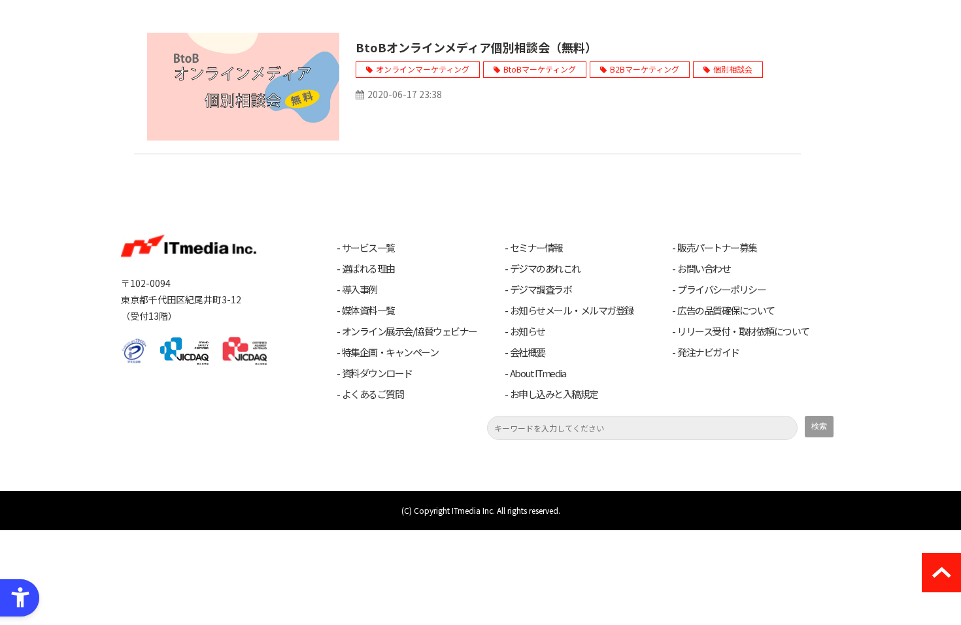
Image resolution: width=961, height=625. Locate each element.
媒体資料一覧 (368, 310)
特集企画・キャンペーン (390, 352)
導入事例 (359, 290)
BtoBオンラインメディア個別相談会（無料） (476, 47)
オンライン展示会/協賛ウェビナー (409, 331)
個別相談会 (732, 69)
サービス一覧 (368, 248)
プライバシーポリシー (721, 290)
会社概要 (527, 352)
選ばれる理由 (368, 269)
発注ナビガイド (708, 352)
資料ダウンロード (377, 373)
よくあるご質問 (373, 394)
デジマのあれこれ (545, 269)
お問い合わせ (703, 269)
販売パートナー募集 (717, 248)
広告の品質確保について (726, 310)
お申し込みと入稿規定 (554, 394)
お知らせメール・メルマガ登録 (571, 310)
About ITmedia (538, 373)
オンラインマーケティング (422, 69)
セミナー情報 (536, 248)
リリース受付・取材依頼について (743, 331)
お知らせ (527, 331)
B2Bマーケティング (644, 69)
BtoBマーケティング (539, 69)
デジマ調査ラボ (541, 290)
